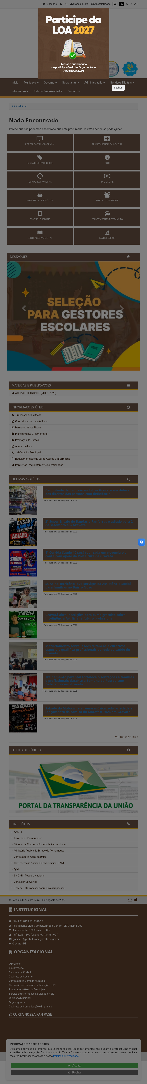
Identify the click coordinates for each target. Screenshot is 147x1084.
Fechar (118, 87)
